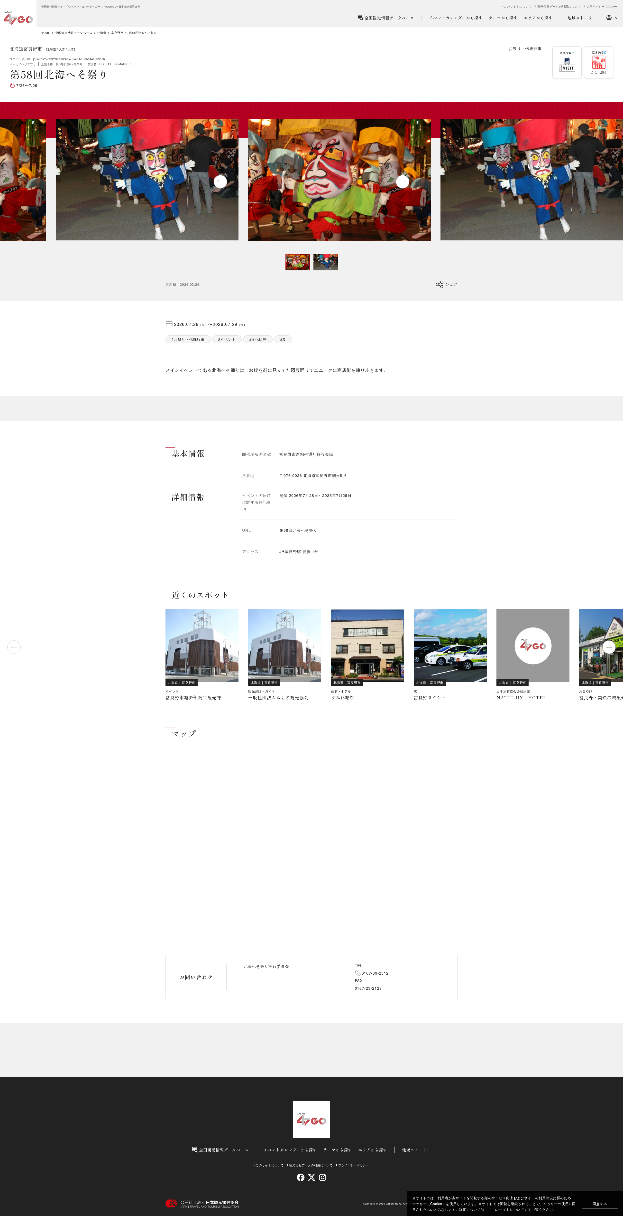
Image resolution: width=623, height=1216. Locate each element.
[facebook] (300, 1177)
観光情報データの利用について (559, 6)
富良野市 (117, 32)
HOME (45, 32)
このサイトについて (508, 1209)
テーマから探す (503, 18)
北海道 (101, 32)
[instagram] (322, 1177)
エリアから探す (538, 18)
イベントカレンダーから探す (456, 18)
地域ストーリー (582, 18)
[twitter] (311, 1177)
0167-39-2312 (375, 973)
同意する (600, 1203)
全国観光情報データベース (389, 18)
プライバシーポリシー (601, 6)
